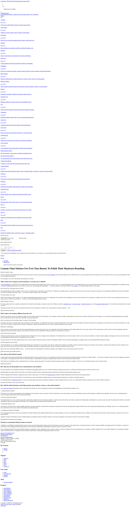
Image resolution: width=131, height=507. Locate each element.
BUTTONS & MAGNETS (23, 14)
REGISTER (7, 262)
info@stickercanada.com (7, 437)
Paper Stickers (7, 488)
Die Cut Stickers (8, 492)
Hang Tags (6, 499)
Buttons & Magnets (8, 500)
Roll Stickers (7, 496)
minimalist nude (67, 304)
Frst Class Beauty (51, 274)
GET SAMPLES (34, 14)
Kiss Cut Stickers (8, 493)
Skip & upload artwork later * (15, 250)
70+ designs (75, 285)
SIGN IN (6, 261)
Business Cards (7, 497)
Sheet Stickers (7, 495)
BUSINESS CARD (11, 14)
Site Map (18, 504)
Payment (6, 475)
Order (5, 472)
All (1, 17)
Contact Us (6, 466)
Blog (5, 462)
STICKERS (3, 14)
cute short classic (76, 304)
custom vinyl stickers (8, 388)
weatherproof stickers (17, 380)
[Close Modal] (2, 16)
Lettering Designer (8, 482)
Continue (3, 250)
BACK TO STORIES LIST (7, 433)
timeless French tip (86, 304)
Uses (5, 465)
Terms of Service (5, 504)
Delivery (6, 476)
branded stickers (51, 374)
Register (6, 449)
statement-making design (102, 304)
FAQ (5, 461)
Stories (5, 463)
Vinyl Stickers (7, 489)
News (5, 459)
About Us (6, 458)
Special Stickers (7, 491)
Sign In (5, 448)
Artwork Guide (7, 473)
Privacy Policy (12, 504)
